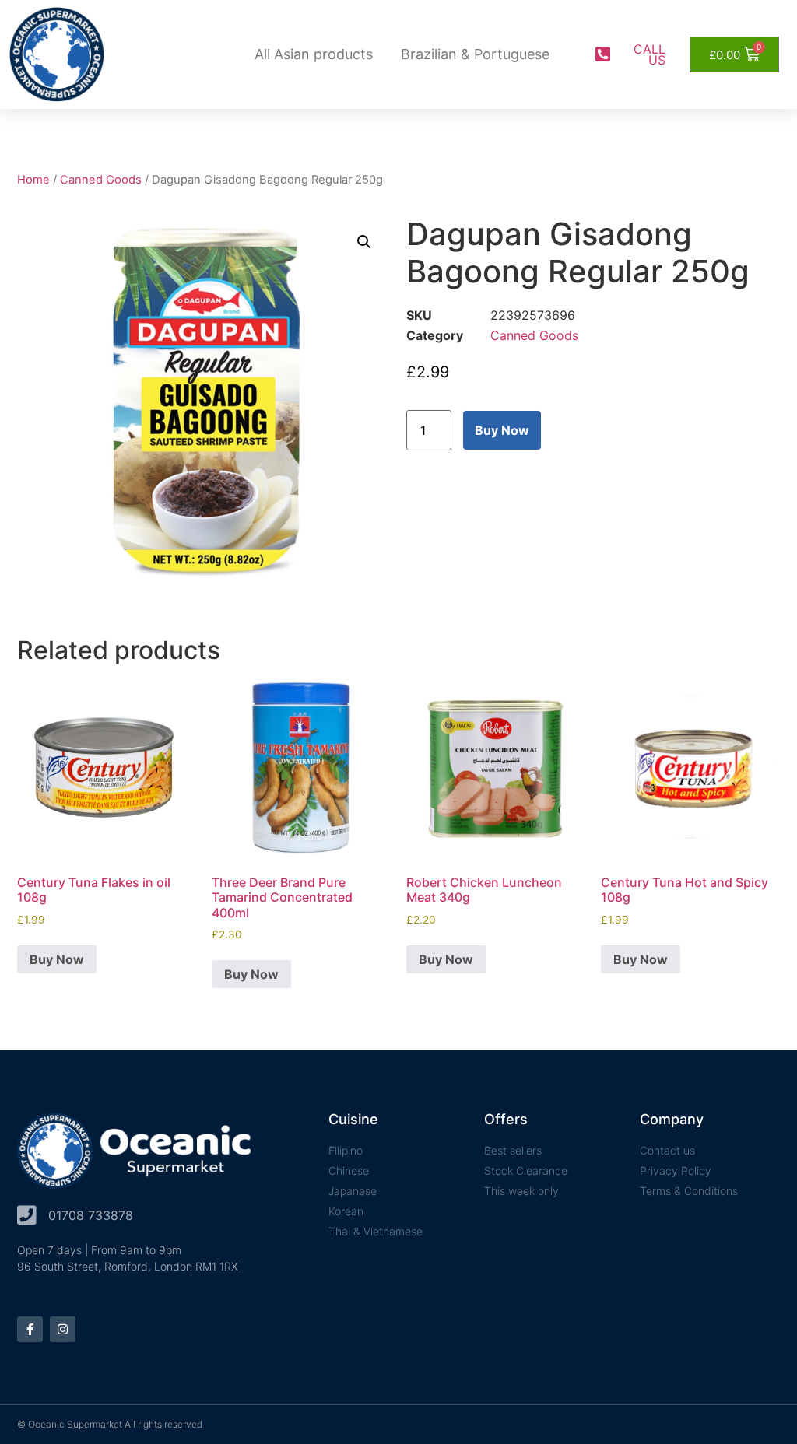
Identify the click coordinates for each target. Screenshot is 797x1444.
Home (33, 180)
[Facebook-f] (30, 1329)
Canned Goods (101, 180)
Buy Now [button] (57, 959)
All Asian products (314, 54)
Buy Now (502, 430)
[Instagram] (62, 1329)
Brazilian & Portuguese (475, 54)
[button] (364, 242)
